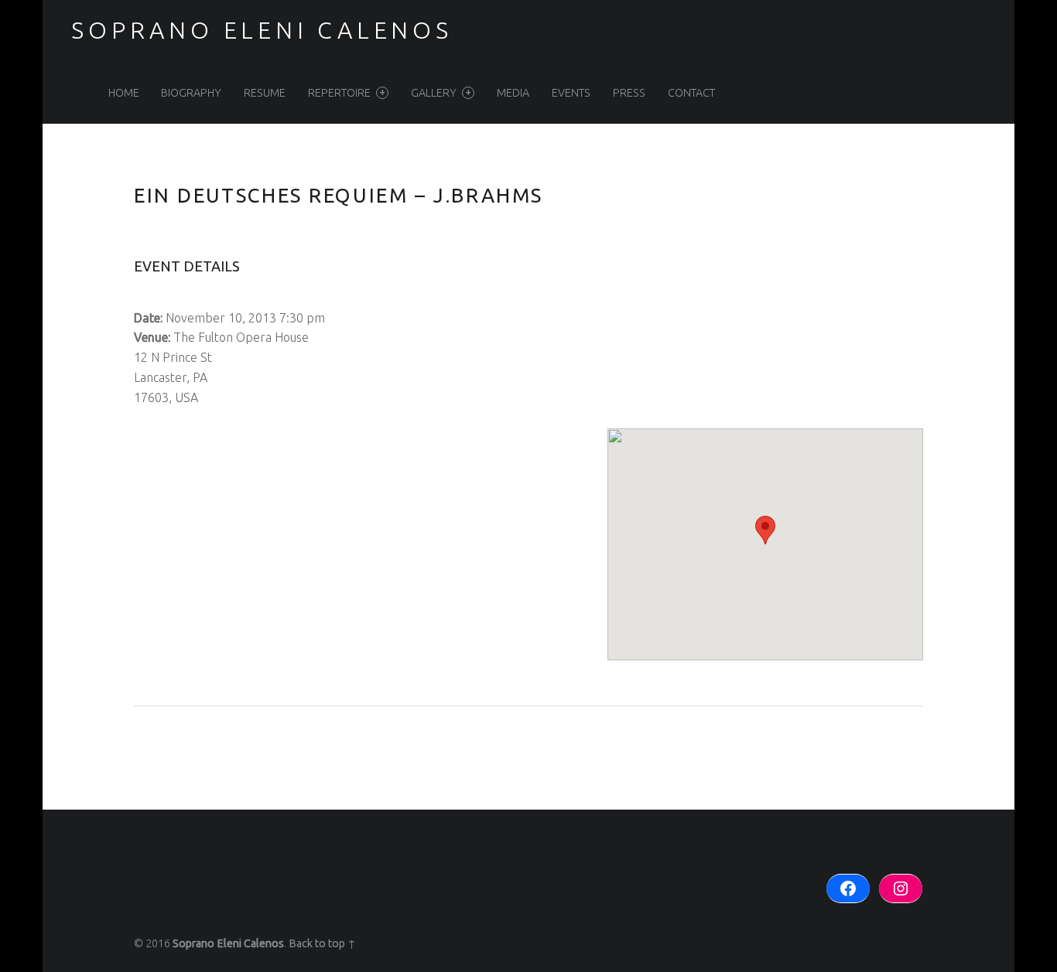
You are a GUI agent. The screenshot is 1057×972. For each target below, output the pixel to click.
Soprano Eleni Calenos (228, 943)
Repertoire (339, 93)
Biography (191, 93)
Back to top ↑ (322, 943)
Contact (691, 93)
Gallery (434, 93)
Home (123, 93)
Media (513, 93)
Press (629, 93)
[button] (765, 530)
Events (571, 93)
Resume (265, 93)
